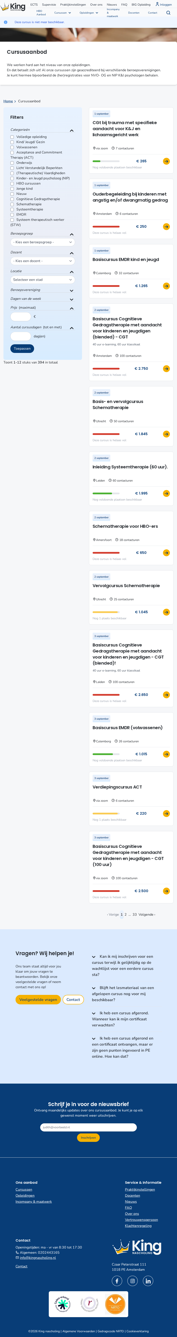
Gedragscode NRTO (111, 1331)
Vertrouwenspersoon (141, 1219)
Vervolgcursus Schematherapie (126, 586)
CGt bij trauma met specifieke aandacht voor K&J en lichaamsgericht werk (125, 129)
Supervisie (49, 5)
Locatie (16, 271)
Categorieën (20, 129)
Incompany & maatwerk (113, 12)
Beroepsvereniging (25, 290)
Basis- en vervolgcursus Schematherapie (118, 404)
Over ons (96, 5)
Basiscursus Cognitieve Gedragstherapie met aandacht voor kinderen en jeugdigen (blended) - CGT (127, 328)
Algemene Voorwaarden (78, 1331)
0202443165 (49, 1252)
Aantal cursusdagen (25, 327)
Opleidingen (87, 12)
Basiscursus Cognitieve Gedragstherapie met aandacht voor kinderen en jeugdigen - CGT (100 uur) (128, 855)
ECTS (34, 5)
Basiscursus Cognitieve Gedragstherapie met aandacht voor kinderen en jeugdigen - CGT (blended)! (128, 654)
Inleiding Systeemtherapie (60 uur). (130, 467)
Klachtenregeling (138, 1225)
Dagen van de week (25, 298)
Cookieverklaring (137, 1331)
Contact (152, 12)
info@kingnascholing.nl (38, 1257)
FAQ (124, 5)
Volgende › (147, 914)
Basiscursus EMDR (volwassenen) (128, 728)
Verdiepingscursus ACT (117, 787)
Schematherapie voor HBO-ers (125, 526)
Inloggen (166, 5)
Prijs (13, 307)
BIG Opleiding (141, 5)
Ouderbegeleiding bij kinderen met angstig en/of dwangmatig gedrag (130, 197)
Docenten (133, 12)
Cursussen (60, 12)
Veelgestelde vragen (38, 999)
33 (135, 914)
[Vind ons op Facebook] (117, 1281)
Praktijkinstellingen (73, 5)
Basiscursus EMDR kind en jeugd (126, 259)
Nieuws (112, 5)
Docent (16, 252)
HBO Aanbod (41, 12)
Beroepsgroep (21, 233)
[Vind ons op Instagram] (132, 1281)
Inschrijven (88, 1138)
